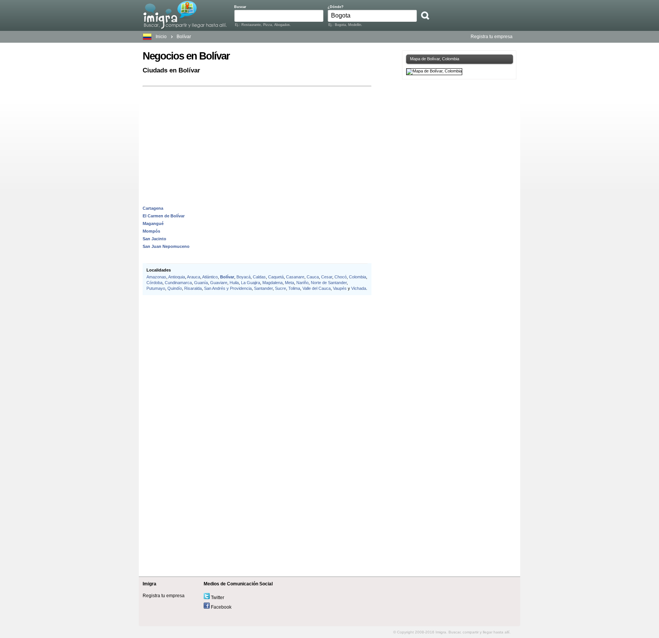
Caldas (259, 277)
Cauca (313, 277)
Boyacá (243, 277)
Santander (263, 288)
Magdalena (272, 282)
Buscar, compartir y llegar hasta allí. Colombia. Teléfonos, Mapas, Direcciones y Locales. (185, 15)
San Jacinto (154, 238)
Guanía (201, 282)
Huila (234, 282)
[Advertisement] (257, 141)
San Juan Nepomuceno (166, 246)
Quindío (174, 288)
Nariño (302, 282)
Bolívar (184, 36)
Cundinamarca (178, 282)
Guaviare (218, 282)
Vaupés (340, 288)
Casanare (295, 277)
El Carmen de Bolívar (164, 216)
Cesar (326, 277)
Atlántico (210, 277)
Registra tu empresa (492, 36)
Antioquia (176, 277)
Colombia (357, 277)
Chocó (340, 277)
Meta (289, 282)
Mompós (151, 231)
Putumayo (155, 288)
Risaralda (193, 288)
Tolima (294, 288)
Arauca (193, 277)
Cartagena (153, 208)
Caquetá (276, 277)
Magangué (153, 223)
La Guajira (250, 282)
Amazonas (156, 277)
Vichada (358, 288)
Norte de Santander (329, 282)
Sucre (280, 288)
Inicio (161, 36)
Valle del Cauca (316, 288)
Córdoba (154, 282)
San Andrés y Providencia (228, 288)
